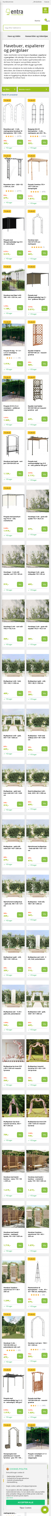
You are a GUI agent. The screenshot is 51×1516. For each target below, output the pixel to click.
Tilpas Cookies (25, 1508)
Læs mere (9, 1498)
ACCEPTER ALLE (25, 1502)
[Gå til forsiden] (4, 36)
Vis (20, 142)
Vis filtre (6, 89)
